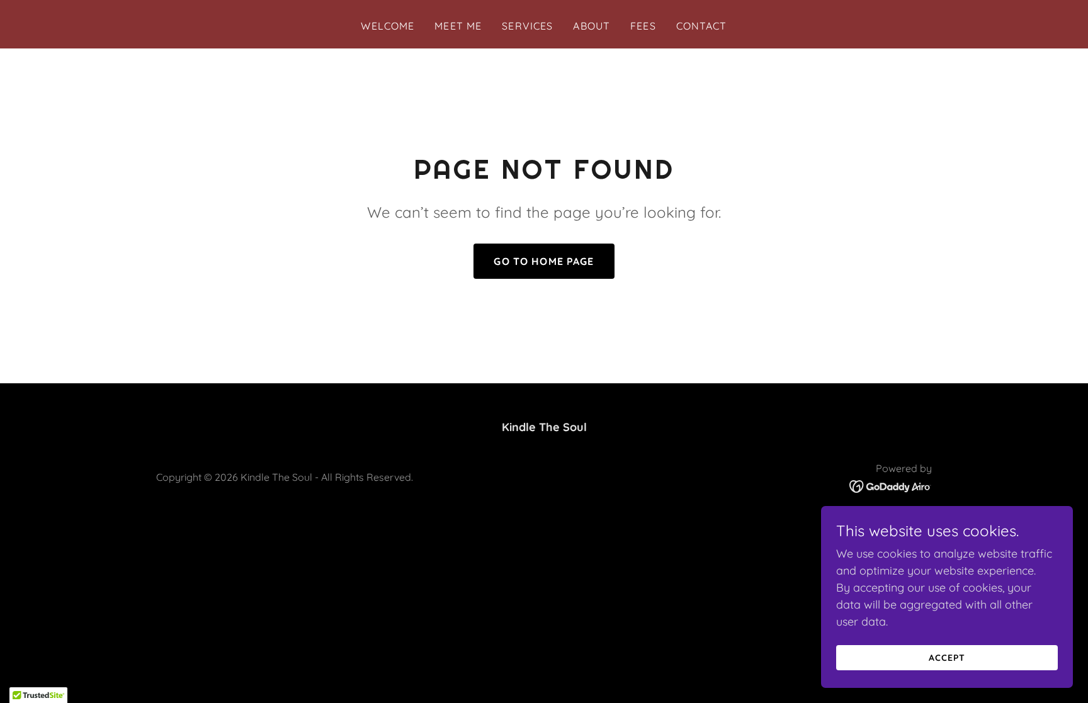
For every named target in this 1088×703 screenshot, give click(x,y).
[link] (890, 485)
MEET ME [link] (458, 26)
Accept (947, 657)
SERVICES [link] (527, 26)
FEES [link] (643, 26)
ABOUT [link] (591, 26)
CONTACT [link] (701, 26)
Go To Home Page (544, 261)
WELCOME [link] (387, 26)
